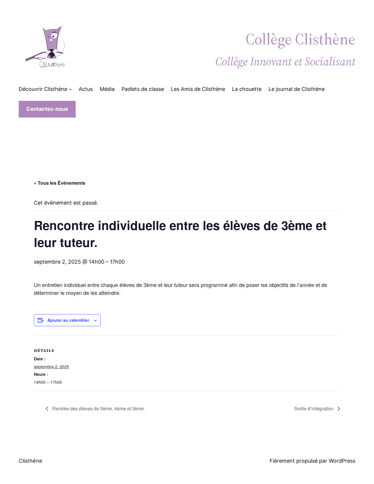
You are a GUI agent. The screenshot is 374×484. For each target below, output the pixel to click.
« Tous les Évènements (59, 182)
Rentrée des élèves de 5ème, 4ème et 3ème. (98, 408)
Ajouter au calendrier (68, 320)
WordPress (342, 461)
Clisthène (30, 461)
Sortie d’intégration (314, 408)
